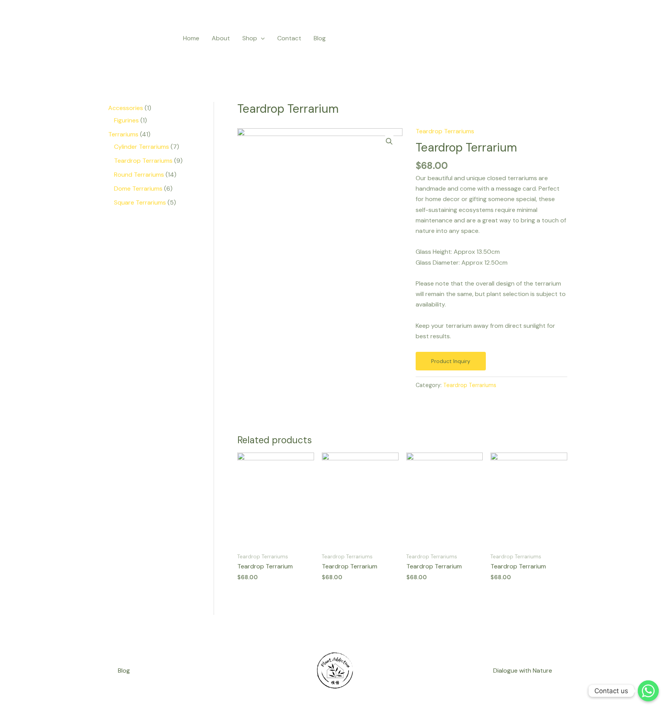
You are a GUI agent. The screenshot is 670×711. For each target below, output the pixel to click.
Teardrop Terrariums (445, 131)
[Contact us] (648, 690)
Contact (289, 38)
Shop (249, 38)
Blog (320, 38)
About (221, 38)
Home (191, 38)
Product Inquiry (450, 361)
